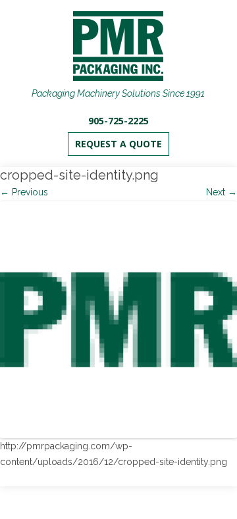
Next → (221, 192)
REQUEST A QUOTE (118, 143)
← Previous (24, 192)
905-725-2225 (118, 121)
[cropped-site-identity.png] (118, 319)
